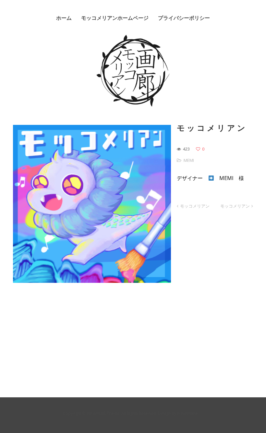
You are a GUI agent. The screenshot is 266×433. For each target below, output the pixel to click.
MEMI (189, 160)
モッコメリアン (195, 206)
